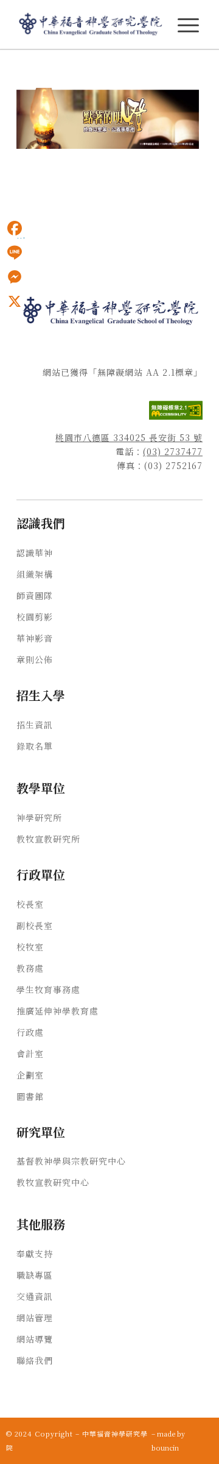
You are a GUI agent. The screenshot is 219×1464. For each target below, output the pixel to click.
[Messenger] (14, 277)
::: (3, 68)
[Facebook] (14, 228)
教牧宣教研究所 (48, 839)
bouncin (165, 1447)
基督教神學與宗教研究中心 (71, 1161)
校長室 (30, 904)
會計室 (30, 1053)
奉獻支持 (34, 1253)
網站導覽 (34, 1339)
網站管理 (34, 1318)
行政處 (30, 1032)
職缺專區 (34, 1275)
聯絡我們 (34, 1360)
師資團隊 (34, 595)
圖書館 (30, 1096)
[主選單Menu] (188, 25)
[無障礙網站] (176, 416)
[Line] (14, 252)
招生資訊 (34, 725)
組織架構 (34, 574)
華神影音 (34, 638)
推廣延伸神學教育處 (57, 1011)
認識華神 (34, 553)
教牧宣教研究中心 (52, 1182)
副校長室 (34, 925)
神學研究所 (39, 817)
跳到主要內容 (25, 68)
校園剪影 (34, 617)
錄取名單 (34, 746)
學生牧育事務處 (48, 989)
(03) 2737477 (173, 451)
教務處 (30, 968)
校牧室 (30, 947)
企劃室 (30, 1075)
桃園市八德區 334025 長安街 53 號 (129, 437)
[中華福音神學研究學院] (90, 24)
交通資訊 (34, 1296)
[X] (14, 301)
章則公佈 (34, 659)
